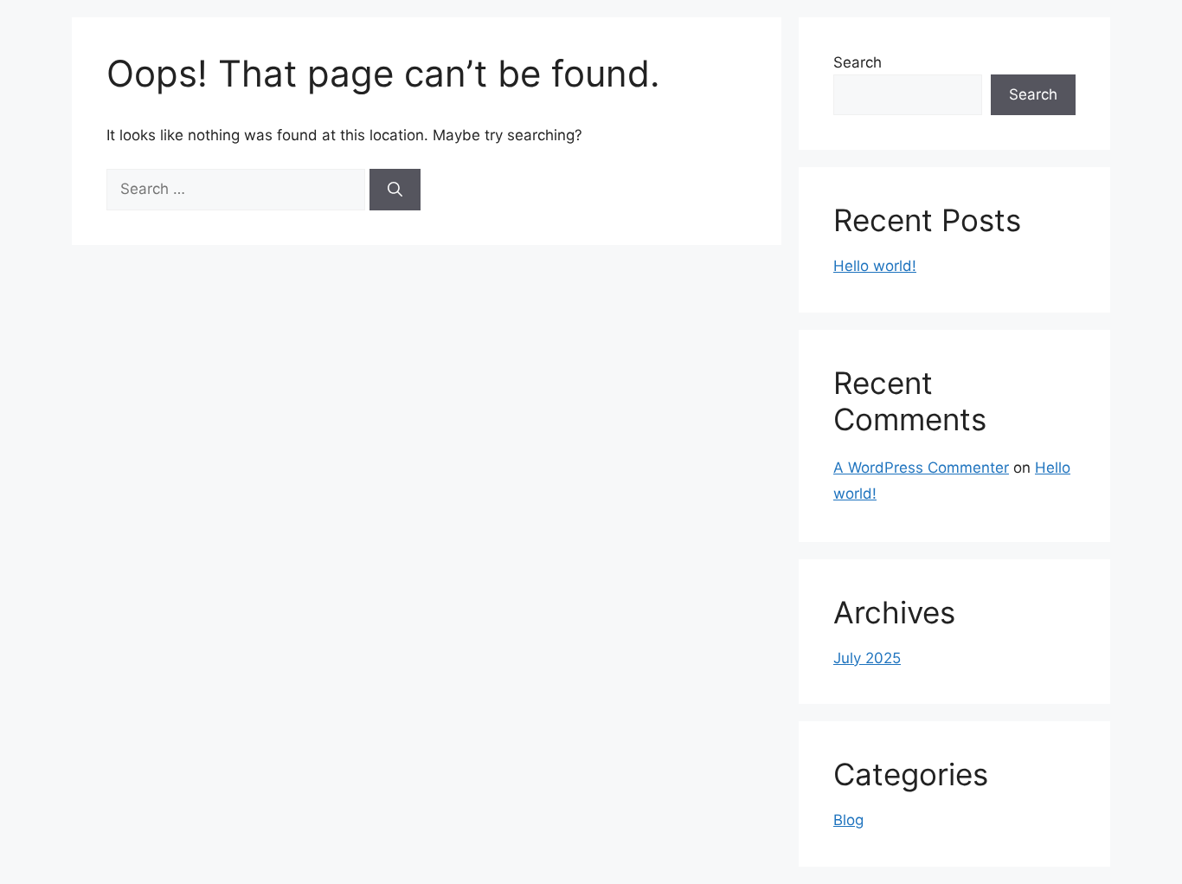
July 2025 (867, 658)
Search (857, 62)
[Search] (395, 189)
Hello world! (874, 265)
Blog (848, 820)
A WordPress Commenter (921, 467)
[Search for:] (237, 188)
